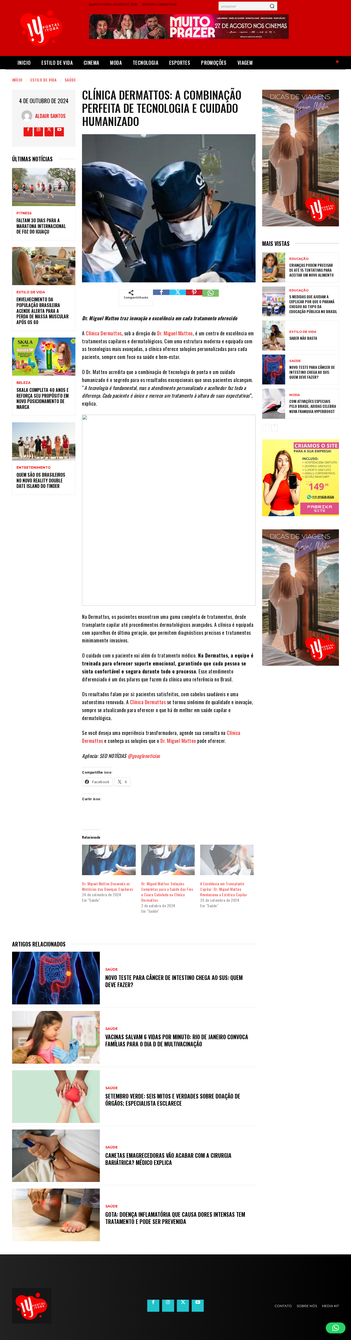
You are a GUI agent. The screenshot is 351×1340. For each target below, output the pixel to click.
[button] (336, 1327)
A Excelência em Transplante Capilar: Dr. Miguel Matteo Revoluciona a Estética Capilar (223, 889)
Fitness (24, 213)
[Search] (272, 6)
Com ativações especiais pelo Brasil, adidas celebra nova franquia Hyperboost (312, 406)
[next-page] (274, 427)
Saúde (70, 80)
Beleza (23, 382)
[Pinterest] (194, 298)
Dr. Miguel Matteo (175, 333)
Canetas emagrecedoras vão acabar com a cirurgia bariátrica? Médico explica (168, 1159)
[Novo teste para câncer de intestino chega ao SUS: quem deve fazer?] (56, 978)
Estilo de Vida (43, 80)
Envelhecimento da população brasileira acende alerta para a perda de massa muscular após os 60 (42, 310)
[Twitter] (48, 131)
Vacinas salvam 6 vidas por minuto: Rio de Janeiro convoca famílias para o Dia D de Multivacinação (176, 1040)
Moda (294, 395)
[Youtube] (59, 131)
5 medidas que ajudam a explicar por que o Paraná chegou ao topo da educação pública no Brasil (313, 304)
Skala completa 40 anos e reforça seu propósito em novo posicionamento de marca (42, 398)
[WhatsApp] (210, 298)
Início (17, 80)
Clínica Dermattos (104, 333)
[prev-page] (265, 427)
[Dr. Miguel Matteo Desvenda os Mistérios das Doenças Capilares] (108, 860)
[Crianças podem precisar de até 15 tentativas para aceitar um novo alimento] (273, 267)
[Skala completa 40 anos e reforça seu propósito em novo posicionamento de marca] (43, 357)
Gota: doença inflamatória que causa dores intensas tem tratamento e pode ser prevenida (175, 1218)
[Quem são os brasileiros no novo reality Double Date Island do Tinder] (43, 441)
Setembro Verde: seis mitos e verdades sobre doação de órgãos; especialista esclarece (172, 1099)
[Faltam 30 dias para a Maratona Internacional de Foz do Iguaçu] (43, 187)
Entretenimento (33, 467)
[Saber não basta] (273, 335)
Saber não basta (303, 338)
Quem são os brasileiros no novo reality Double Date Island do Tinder (40, 480)
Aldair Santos (50, 115)
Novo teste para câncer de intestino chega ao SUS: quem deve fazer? (174, 981)
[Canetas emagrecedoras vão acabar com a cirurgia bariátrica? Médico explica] (56, 1156)
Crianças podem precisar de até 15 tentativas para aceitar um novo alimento (311, 270)
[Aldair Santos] (28, 115)
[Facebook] (28, 131)
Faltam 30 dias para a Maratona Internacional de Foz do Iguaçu (41, 226)
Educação (298, 258)
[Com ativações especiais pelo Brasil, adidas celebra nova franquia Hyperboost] (273, 403)
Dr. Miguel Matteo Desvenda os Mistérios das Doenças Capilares (107, 886)
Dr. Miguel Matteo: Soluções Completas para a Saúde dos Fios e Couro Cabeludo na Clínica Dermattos (167, 892)
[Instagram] (38, 131)
